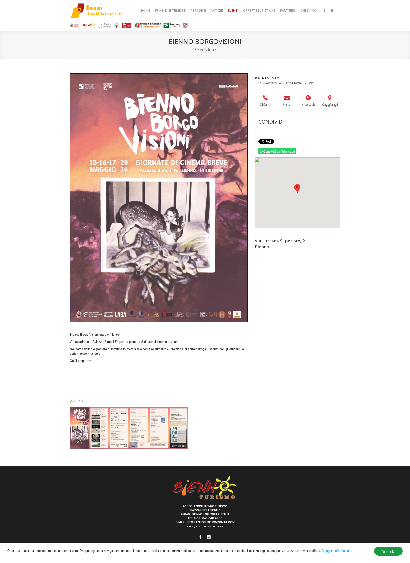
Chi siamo (309, 11)
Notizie (217, 11)
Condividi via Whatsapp (279, 151)
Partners (288, 11)
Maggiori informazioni (336, 550)
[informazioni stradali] (297, 192)
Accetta (388, 551)
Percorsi (198, 11)
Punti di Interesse (170, 11)
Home (145, 11)
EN (332, 11)
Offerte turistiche (259, 11)
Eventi (233, 11)
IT (324, 11)
